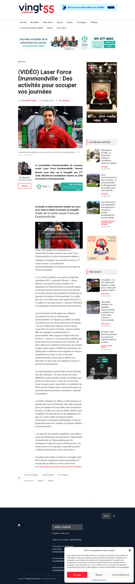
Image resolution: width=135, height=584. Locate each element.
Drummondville (48, 475)
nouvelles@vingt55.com (62, 561)
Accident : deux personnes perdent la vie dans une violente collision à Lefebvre (109, 337)
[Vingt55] (36, 11)
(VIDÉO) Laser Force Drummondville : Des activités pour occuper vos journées (47, 81)
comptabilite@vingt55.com (63, 570)
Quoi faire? (61, 28)
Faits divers (48, 22)
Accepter (77, 575)
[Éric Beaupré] (24, 168)
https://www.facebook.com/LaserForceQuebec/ (60, 467)
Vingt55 (50, 481)
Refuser (99, 575)
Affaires (94, 22)
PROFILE (24, 186)
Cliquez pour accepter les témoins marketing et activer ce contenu (59, 235)
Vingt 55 (41, 481)
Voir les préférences (120, 575)
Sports (60, 22)
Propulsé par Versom (32, 579)
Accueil (23, 22)
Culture (70, 22)
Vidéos (50, 28)
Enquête (112, 221)
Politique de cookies (99, 580)
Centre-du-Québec (31, 475)
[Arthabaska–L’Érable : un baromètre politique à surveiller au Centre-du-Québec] (93, 155)
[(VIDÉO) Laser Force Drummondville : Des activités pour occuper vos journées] (50, 127)
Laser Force (28, 481)
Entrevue (104, 223)
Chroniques (82, 22)
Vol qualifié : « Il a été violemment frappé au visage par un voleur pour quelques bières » (108, 285)
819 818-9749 (75, 540)
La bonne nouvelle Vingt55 (31, 28)
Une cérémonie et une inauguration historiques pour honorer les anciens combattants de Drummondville (108, 210)
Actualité (26, 101)
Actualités (34, 22)
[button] (129, 550)
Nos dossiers (106, 223)
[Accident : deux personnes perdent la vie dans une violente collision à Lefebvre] (93, 337)
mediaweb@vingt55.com (62, 552)
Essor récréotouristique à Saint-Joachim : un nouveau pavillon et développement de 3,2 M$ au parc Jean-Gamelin (109, 183)
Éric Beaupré (64, 101)
